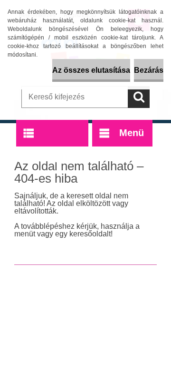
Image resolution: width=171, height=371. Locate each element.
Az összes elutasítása (91, 70)
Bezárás (148, 70)
